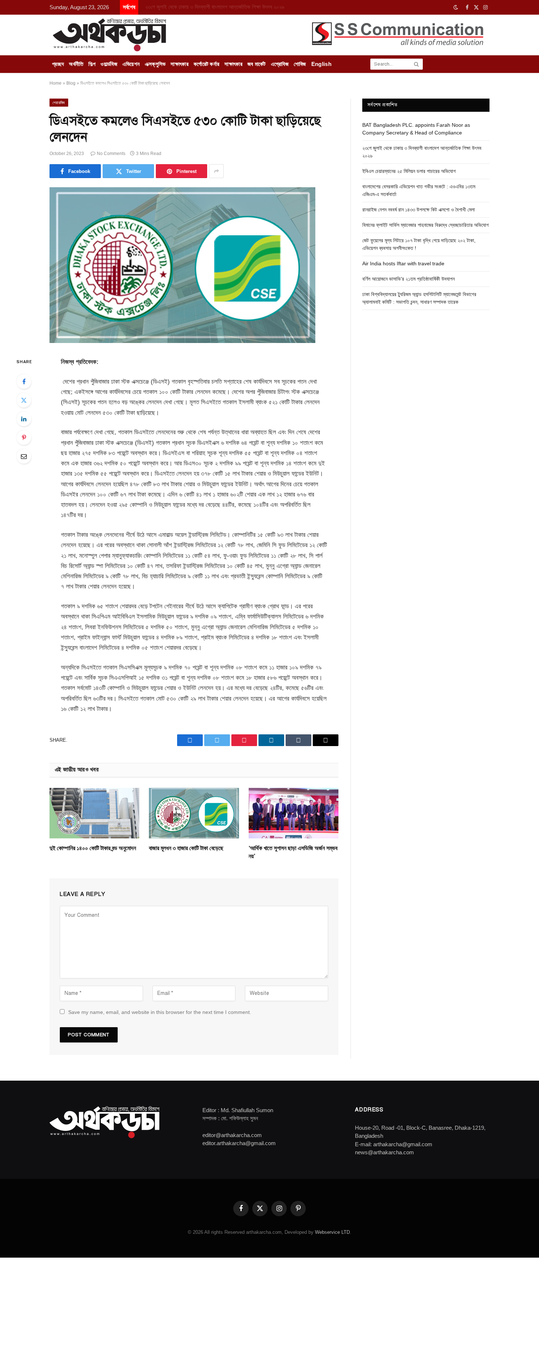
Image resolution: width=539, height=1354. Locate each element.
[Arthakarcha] (109, 35)
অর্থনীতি (76, 64)
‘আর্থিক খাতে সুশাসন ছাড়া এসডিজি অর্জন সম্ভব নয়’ (293, 852)
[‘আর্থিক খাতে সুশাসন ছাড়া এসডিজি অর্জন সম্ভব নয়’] (293, 813)
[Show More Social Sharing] (216, 171)
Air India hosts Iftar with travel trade (403, 263)
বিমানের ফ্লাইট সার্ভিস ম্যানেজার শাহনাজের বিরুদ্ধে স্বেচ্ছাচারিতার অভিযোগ (425, 225)
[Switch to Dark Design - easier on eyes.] (456, 7)
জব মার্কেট (256, 64)
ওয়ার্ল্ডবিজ (108, 64)
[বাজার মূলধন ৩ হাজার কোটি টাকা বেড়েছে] (194, 813)
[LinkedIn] (23, 419)
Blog (71, 83)
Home (56, 83)
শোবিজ (300, 64)
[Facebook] (23, 381)
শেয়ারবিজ (58, 102)
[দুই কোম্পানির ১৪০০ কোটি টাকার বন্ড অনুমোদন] (94, 813)
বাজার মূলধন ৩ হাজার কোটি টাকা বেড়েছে (186, 848)
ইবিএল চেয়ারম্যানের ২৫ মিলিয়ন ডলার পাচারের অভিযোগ (409, 171)
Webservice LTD (332, 1232)
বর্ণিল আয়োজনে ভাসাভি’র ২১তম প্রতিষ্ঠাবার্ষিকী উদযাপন (408, 279)
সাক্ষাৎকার (179, 64)
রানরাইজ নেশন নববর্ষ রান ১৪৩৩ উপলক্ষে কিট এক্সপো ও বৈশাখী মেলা (418, 210)
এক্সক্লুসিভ (155, 64)
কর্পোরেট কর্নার (206, 64)
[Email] (23, 456)
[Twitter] (23, 400)
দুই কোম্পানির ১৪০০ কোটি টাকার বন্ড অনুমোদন (93, 848)
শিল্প (91, 64)
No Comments (111, 153)
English (321, 64)
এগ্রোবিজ (280, 64)
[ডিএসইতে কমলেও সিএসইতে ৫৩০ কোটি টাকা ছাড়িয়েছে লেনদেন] (182, 341)
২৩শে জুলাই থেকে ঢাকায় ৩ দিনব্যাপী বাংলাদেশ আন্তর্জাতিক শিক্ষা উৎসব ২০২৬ (214, 7)
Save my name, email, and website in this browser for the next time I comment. (159, 1012)
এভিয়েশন (131, 64)
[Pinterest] (23, 437)
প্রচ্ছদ (58, 64)
